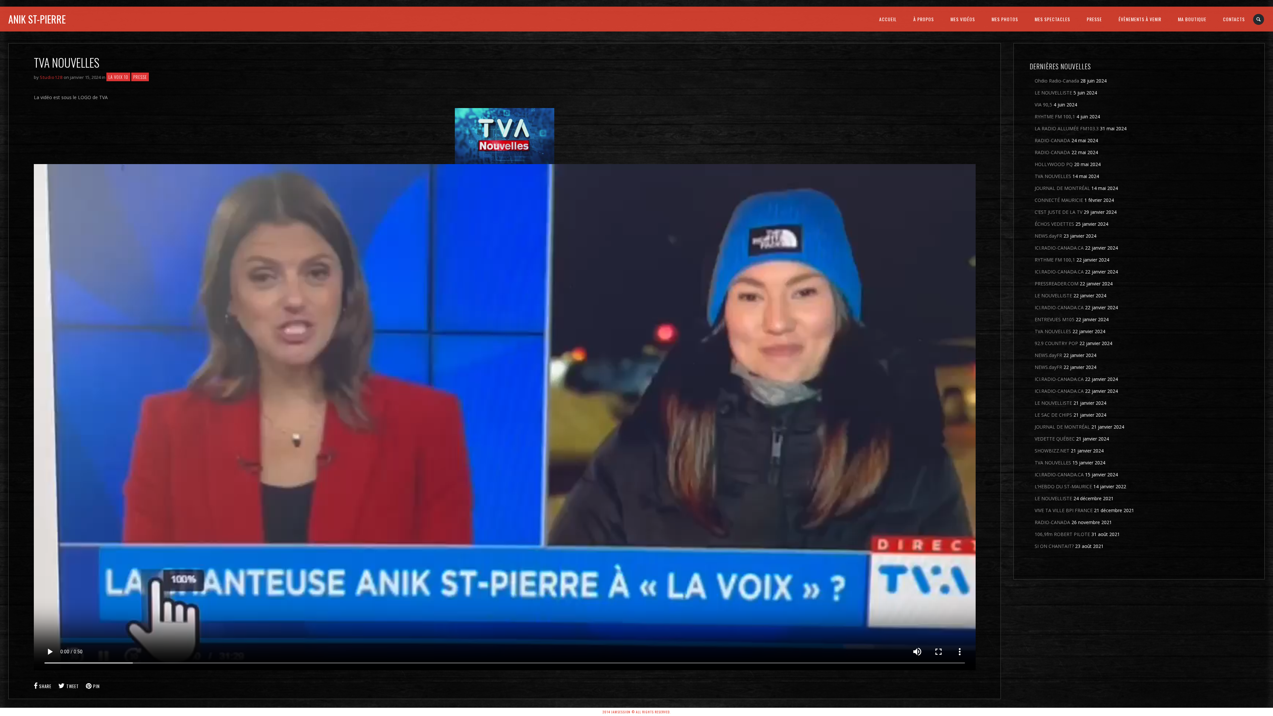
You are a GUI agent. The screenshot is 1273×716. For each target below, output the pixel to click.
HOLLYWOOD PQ (1054, 164)
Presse (140, 77)
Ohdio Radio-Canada (1057, 81)
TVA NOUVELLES (1053, 176)
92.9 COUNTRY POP (1056, 343)
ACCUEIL (888, 19)
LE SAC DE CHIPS (1053, 415)
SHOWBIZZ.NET (1052, 451)
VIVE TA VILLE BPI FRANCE (1064, 510)
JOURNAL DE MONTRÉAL (1062, 188)
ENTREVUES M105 (1054, 319)
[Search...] (1259, 19)
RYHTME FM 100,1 (1055, 116)
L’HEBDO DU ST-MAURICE (1063, 486)
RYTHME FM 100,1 (1055, 260)
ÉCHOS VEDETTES (1054, 224)
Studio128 (51, 77)
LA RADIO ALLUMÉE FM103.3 (1067, 128)
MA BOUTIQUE (1192, 19)
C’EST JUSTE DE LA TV (1058, 212)
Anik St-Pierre (37, 19)
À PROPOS (923, 19)
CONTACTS (1234, 19)
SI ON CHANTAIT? (1054, 546)
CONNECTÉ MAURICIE (1059, 200)
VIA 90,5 (1043, 104)
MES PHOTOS (1005, 19)
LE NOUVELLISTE (1053, 93)
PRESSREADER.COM (1056, 283)
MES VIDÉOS (962, 19)
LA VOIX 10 (118, 77)
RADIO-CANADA (1052, 140)
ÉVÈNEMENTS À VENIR (1140, 19)
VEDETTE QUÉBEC (1055, 439)
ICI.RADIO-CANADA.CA (1059, 248)
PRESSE (1094, 19)
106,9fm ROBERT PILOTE (1062, 534)
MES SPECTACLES (1052, 19)
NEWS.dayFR (1048, 236)
